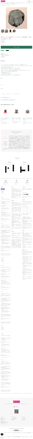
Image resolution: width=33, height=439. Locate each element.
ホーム (1, 5)
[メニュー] (32, 1)
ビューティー (4, 5)
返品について (2, 53)
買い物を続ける (3, 56)
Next (26, 18)
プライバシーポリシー (3, 423)
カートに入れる (17, 47)
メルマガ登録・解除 (13, 418)
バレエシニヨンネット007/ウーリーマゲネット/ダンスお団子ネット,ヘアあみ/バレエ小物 (5, 118)
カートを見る (23, 418)
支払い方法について (3, 421)
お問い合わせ (23, 419)
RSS (11, 419)
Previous (7, 18)
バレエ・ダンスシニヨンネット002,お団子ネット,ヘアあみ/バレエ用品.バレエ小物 (27, 118)
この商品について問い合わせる (5, 55)
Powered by (12, 430)
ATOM (13, 419)
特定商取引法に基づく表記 (4, 54)
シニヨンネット (9, 5)
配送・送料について (3, 418)
